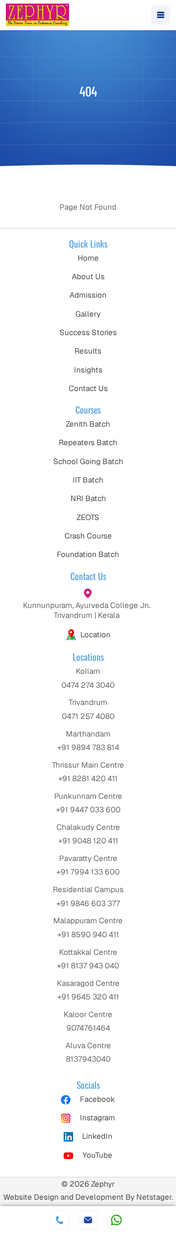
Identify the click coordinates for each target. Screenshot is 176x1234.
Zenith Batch (88, 424)
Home (88, 258)
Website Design (31, 1197)
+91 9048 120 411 (88, 841)
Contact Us (88, 388)
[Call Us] (59, 1220)
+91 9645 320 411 (88, 997)
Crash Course (88, 536)
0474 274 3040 (88, 685)
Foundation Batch (88, 554)
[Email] (88, 1220)
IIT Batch (88, 480)
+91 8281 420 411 (88, 778)
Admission (88, 295)
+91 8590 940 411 (88, 934)
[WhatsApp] (116, 1220)
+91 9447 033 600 (88, 810)
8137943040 (88, 1059)
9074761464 (88, 1028)
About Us (88, 276)
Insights (88, 370)
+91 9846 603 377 (88, 903)
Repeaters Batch (88, 442)
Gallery (88, 314)
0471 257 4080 (88, 716)
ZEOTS (88, 517)
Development (99, 1197)
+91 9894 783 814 (88, 747)
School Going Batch (88, 461)
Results (88, 351)
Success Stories (88, 332)
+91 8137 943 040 (88, 966)
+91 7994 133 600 (88, 872)
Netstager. (154, 1197)
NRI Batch (88, 498)
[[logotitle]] (37, 15)
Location (95, 635)
